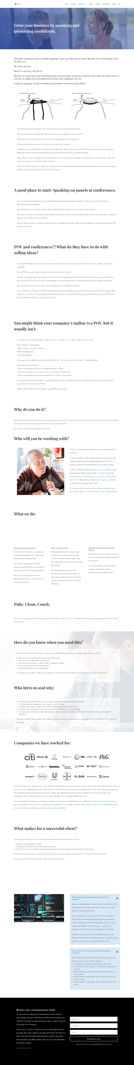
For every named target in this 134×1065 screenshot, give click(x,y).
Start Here (81, 4)
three (96, 804)
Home (66, 4)
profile (59, 808)
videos (64, 804)
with (91, 804)
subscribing (59, 801)
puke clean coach (68, 618)
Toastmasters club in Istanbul (99, 469)
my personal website (92, 491)
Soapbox (104, 480)
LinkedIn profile (110, 491)
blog (116, 804)
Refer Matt (106, 4)
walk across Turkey (98, 476)
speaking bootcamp (48, 618)
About (91, 4)
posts (16, 808)
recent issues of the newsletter (98, 801)
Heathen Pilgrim (77, 476)
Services (73, 4)
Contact (98, 4)
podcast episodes (34, 804)
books (100, 804)
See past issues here (23, 1048)
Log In (114, 4)
